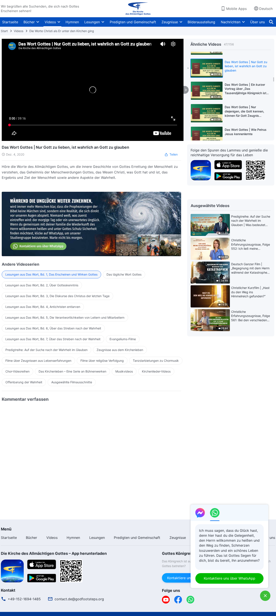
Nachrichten (230, 22)
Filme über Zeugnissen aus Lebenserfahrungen (38, 360)
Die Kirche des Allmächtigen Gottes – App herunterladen (54, 553)
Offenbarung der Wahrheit (23, 382)
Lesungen (92, 22)
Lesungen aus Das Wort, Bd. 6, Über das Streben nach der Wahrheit (53, 328)
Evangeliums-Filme (123, 339)
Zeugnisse (170, 22)
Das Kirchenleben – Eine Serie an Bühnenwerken (72, 371)
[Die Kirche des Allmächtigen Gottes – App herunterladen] (12, 570)
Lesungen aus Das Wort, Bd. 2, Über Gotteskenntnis (41, 285)
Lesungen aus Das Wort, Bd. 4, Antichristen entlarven (42, 307)
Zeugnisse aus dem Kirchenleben (120, 350)
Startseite (10, 22)
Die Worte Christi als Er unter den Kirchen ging (61, 31)
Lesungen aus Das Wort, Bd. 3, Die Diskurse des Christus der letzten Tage (57, 296)
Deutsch (266, 8)
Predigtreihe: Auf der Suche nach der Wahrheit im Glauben (46, 350)
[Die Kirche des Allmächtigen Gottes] (138, 8)
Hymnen (72, 22)
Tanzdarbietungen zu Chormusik (156, 360)
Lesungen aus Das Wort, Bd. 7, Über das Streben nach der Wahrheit (52, 339)
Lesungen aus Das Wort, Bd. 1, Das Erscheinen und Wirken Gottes (51, 274)
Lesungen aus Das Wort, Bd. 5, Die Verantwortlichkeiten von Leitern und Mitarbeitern (64, 317)
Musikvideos (124, 371)
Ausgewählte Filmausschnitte (71, 382)
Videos (50, 22)
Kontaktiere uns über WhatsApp (229, 578)
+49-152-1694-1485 (24, 599)
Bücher (29, 22)
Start (4, 31)
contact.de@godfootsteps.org (79, 599)
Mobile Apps (236, 8)
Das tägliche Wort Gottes (124, 274)
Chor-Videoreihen (17, 371)
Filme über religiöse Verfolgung (102, 360)
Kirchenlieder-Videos (156, 371)
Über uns (257, 22)
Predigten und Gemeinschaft (133, 22)
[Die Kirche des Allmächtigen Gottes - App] (201, 170)
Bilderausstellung (201, 22)
